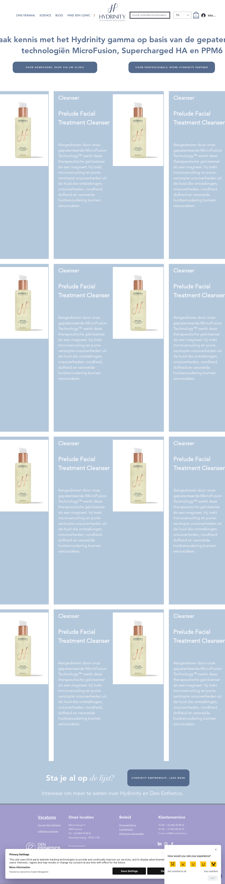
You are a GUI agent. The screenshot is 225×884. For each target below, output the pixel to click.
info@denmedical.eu (176, 833)
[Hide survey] (216, 850)
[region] (109, 175)
